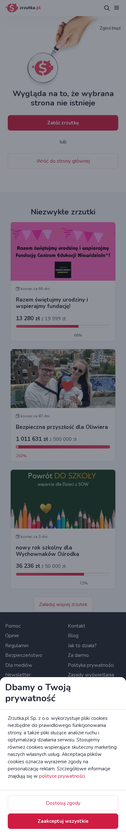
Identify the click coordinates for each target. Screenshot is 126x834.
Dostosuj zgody (63, 803)
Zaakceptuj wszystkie (63, 821)
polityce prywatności (62, 776)
